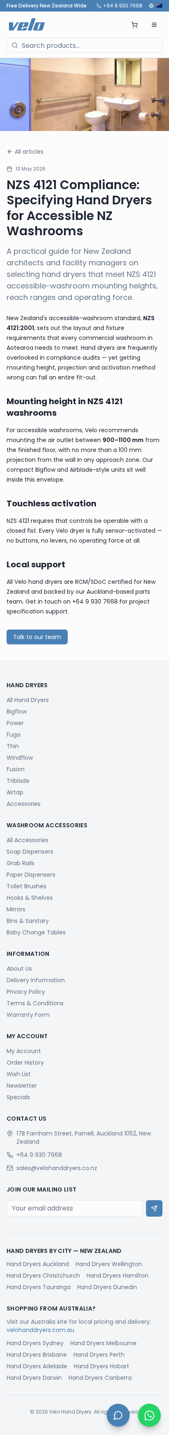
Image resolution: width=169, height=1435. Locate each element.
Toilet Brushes (26, 886)
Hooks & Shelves (30, 898)
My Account (24, 1051)
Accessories (24, 804)
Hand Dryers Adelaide (37, 1366)
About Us (19, 968)
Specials (18, 1097)
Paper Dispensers (31, 875)
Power (15, 723)
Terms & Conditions (35, 1003)
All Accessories (27, 840)
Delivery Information (36, 980)
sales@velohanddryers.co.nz (56, 1168)
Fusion (16, 769)
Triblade (18, 781)
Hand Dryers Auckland (38, 1264)
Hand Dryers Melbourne (103, 1343)
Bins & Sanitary (28, 921)
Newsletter (22, 1086)
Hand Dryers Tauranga (39, 1287)
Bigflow (17, 711)
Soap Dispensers (30, 851)
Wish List (19, 1074)
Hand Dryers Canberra (100, 1378)
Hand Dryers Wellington (108, 1264)
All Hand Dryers (28, 700)
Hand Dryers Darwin (34, 1378)
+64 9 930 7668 (122, 5)
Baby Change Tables (36, 932)
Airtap (15, 792)
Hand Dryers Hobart (101, 1366)
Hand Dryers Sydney (35, 1343)
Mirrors (16, 909)
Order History (25, 1062)
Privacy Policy (26, 992)
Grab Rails (20, 863)
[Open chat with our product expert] (118, 1415)
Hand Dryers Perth (99, 1355)
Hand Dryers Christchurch (43, 1275)
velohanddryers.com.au (40, 1330)
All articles (29, 151)
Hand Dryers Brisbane (37, 1355)
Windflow (20, 758)
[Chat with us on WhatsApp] (149, 1415)
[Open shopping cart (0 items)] (134, 24)
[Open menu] (154, 24)
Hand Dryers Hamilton (117, 1275)
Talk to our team (37, 637)
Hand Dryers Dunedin (107, 1287)
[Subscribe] (154, 1208)
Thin (13, 746)
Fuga (14, 734)
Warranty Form (28, 1015)
